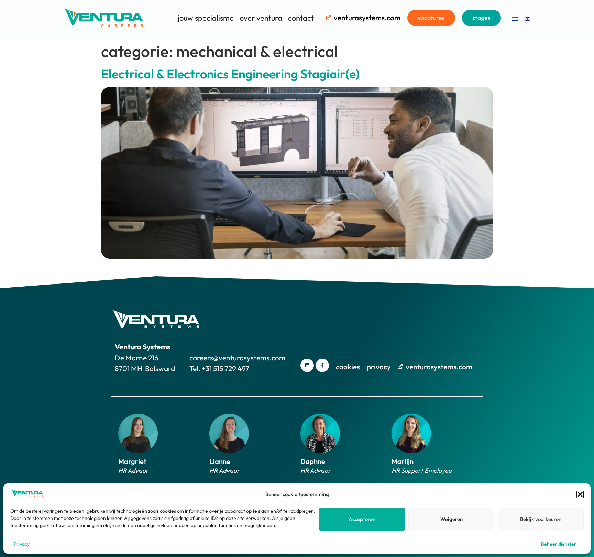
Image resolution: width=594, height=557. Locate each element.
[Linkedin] (307, 365)
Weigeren (451, 519)
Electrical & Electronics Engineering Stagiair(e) (230, 73)
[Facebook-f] (322, 365)
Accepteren (362, 519)
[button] (580, 494)
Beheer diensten (559, 544)
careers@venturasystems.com (237, 357)
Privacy (22, 544)
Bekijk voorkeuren (540, 519)
